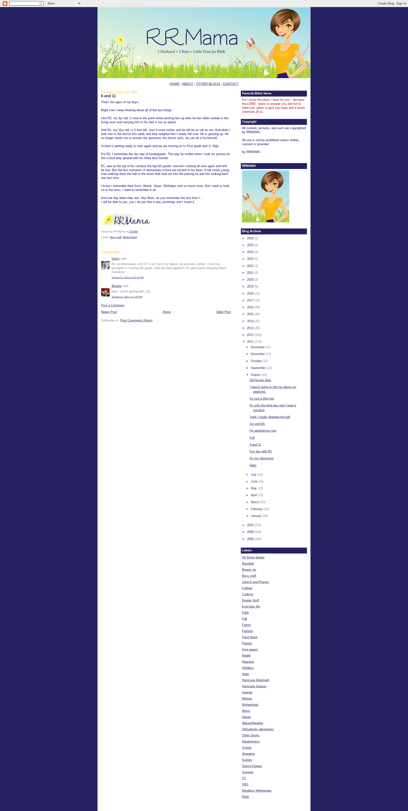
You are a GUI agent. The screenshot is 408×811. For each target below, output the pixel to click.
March (255, 502)
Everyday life (251, 606)
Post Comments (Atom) (136, 320)
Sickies (247, 760)
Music (246, 711)
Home (167, 312)
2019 (251, 286)
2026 (251, 238)
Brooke (116, 286)
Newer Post (109, 312)
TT (244, 778)
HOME (174, 84)
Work (245, 796)
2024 (251, 252)
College (247, 588)
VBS (245, 784)
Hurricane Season (254, 686)
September (259, 368)
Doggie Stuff (250, 600)
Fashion (247, 631)
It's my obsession (262, 458)
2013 (251, 328)
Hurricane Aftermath (255, 680)
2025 (251, 245)
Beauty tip (249, 569)
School (246, 747)
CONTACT (231, 84)
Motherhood (130, 237)
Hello (253, 465)
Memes (247, 698)
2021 (251, 273)
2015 (251, 314)
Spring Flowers (252, 766)
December (258, 347)
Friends (247, 643)
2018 (251, 293)
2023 (251, 259)
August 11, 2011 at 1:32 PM (127, 297)
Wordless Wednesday (257, 790)
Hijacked (248, 661)
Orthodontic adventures (258, 729)
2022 (251, 266)
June (254, 481)
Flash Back (250, 637)
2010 (251, 525)
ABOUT (187, 84)
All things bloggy (253, 557)
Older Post (223, 312)
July (254, 474)
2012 (251, 335)
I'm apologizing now (263, 430)
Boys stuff (116, 237)
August (256, 374)
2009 (251, 532)
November (258, 354)
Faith (245, 612)
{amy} (115, 258)
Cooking (247, 594)
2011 (251, 341)
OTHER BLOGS (208, 84)
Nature (246, 717)
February (257, 509)
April (254, 495)
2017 (251, 300)
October (257, 361)
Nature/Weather (252, 723)
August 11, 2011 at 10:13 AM (128, 277)
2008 (251, 539)
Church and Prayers (255, 582)
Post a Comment (112, 305)
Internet (247, 692)
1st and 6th (257, 424)
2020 (251, 279)
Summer (248, 772)
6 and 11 (108, 96)
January (257, 516)
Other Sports (250, 735)
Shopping (248, 754)
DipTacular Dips (260, 380)
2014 (251, 321)
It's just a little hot (262, 398)
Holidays (248, 668)
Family (246, 625)
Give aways (250, 649)
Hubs (245, 674)
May (254, 488)
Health (246, 655)
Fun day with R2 (261, 451)
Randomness (251, 741)
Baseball (248, 563)
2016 (251, 307)
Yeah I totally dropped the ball (270, 417)
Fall (252, 437)
